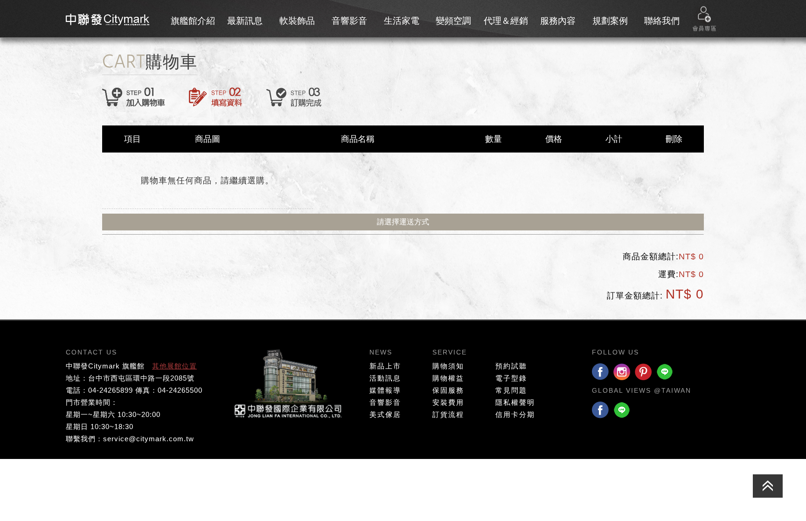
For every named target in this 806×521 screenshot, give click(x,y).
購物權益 (448, 378)
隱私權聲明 (515, 402)
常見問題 (511, 390)
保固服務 (448, 390)
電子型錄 (511, 378)
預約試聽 (511, 366)
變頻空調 (453, 21)
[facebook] (600, 372)
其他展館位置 (174, 366)
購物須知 (448, 366)
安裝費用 (448, 402)
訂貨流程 (448, 414)
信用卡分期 (515, 414)
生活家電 (401, 21)
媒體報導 (385, 390)
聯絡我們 (662, 21)
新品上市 (385, 366)
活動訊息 (385, 378)
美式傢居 (385, 414)
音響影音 (349, 21)
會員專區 (704, 19)
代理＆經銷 (506, 21)
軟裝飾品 (297, 21)
